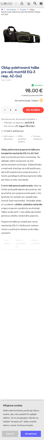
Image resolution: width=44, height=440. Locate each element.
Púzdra (23, 9)
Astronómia (11, 9)
